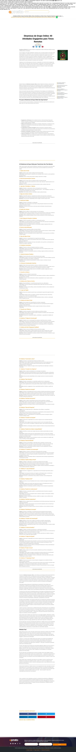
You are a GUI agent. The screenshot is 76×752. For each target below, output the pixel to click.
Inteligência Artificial (17, 15)
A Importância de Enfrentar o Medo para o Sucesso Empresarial (62, 86)
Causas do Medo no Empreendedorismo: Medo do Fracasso (62, 90)
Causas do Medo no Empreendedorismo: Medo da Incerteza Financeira (62, 93)
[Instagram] (20, 743)
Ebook (33, 15)
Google (22, 15)
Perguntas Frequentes (51, 15)
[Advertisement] (58, 12)
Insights (57, 15)
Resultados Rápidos (28, 15)
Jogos (60, 15)
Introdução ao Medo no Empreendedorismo (61, 83)
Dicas (45, 15)
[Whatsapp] (57, 17)
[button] (33, 46)
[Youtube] (15, 743)
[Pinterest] (13, 743)
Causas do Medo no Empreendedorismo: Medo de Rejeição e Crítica (62, 97)
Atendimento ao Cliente (39, 15)
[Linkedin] (11, 743)
